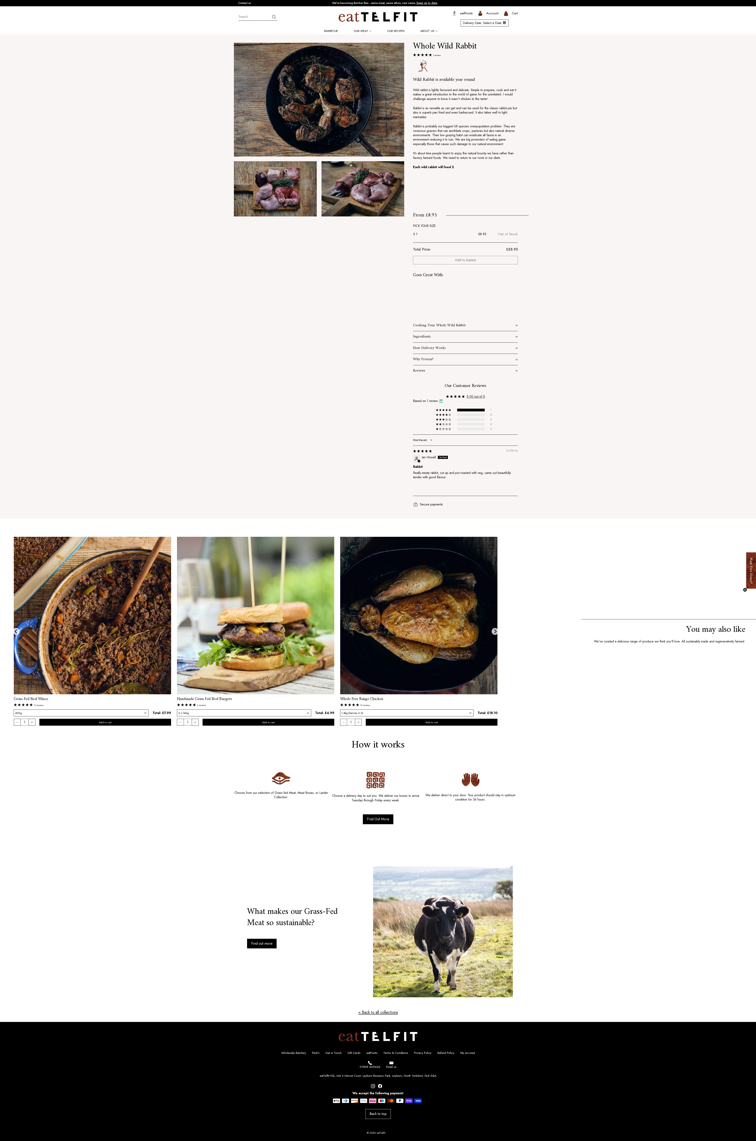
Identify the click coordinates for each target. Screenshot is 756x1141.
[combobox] (258, 17)
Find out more (261, 943)
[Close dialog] (751, 987)
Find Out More (378, 819)
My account (467, 1053)
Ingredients (422, 336)
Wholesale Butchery (293, 1053)
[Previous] (16, 631)
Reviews (419, 370)
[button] (423, 55)
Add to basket (465, 260)
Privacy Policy (423, 1053)
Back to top (378, 1113)
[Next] (495, 631)
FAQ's (316, 1053)
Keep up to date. (427, 3)
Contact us (244, 3)
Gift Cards (353, 1053)
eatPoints (371, 1053)
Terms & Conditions (395, 1053)
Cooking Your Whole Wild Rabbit (439, 325)
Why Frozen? (423, 359)
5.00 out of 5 (476, 396)
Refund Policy (445, 1053)
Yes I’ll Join (725, 1107)
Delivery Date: (482, 23)
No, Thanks (724, 1126)
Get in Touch (333, 1053)
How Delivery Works (429, 348)
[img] (422, 451)
